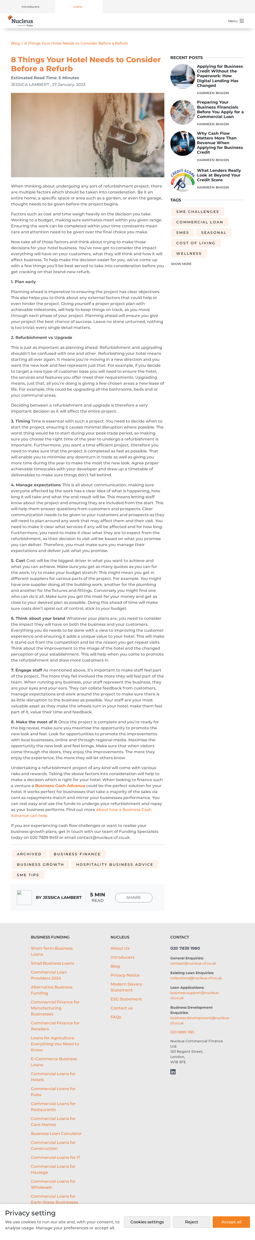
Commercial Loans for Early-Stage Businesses (54, 1199)
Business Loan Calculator (56, 1133)
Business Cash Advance (60, 785)
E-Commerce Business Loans (54, 1061)
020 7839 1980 (185, 948)
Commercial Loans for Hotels (53, 1076)
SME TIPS (28, 875)
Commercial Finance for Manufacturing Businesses (55, 1008)
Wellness (189, 253)
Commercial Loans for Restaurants (53, 1106)
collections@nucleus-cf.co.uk (196, 978)
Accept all (231, 1222)
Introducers (30, 6)
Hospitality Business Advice (114, 864)
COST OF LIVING (196, 243)
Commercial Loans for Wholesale (53, 1184)
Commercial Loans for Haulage (53, 1169)
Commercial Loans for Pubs (53, 1091)
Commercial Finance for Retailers (55, 1026)
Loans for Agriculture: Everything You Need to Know (55, 1044)
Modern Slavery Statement (126, 987)
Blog (15, 43)
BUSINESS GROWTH (40, 864)
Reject (191, 1222)
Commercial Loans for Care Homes (53, 1121)
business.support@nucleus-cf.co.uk (195, 995)
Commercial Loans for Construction (53, 1145)
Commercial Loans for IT (55, 1157)
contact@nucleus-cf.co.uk (193, 963)
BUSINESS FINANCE (77, 854)
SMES (182, 232)
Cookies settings (147, 1222)
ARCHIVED (29, 854)
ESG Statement (126, 999)
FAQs (116, 1017)
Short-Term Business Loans (52, 951)
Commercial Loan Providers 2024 (49, 975)
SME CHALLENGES (197, 211)
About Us (120, 948)
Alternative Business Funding (51, 990)
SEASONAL (214, 232)
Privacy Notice (125, 975)
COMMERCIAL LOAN (199, 222)
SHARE (134, 897)
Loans (77, 6)
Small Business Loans (52, 963)
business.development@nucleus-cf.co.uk (200, 1020)
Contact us (122, 1008)
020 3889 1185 (182, 1032)
